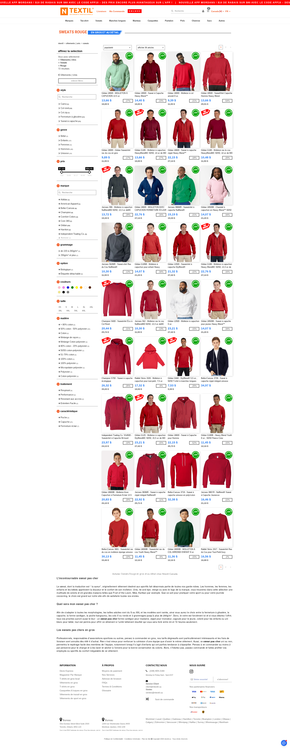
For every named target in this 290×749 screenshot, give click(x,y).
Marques (69, 21)
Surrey (201, 722)
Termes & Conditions (112, 686)
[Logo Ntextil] (77, 11)
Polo (182, 21)
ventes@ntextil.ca (154, 692)
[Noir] (63, 292)
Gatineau (176, 719)
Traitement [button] (66, 384)
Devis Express (66, 671)
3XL (60, 311)
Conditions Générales (132, 739)
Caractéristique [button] (68, 411)
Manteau (137, 21)
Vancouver (172, 722)
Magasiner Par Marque (71, 675)
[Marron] (90, 287)
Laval (158, 719)
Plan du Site (146, 739)
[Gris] (68, 292)
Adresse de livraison (111, 679)
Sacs (209, 21)
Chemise (196, 21)
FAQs (104, 682)
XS (60, 307)
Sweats (98, 21)
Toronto (196, 719)
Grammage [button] (66, 244)
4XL (68, 311)
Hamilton (187, 719)
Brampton (207, 719)
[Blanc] (85, 287)
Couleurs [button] (65, 282)
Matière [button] (64, 318)
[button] (203, 11)
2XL (91, 307)
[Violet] (63, 287)
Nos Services (108, 675)
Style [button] (63, 90)
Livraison (101, 11)
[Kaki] (59, 292)
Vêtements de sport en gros (73, 698)
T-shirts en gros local (70, 679)
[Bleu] (68, 287)
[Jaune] (76, 287)
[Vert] (72, 287)
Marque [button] (64, 185)
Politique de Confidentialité (113, 739)
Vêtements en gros (69, 682)
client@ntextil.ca (153, 687)
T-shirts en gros (67, 686)
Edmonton (160, 722)
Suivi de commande (164, 699)
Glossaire (106, 690)
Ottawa (225, 719)
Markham (223, 722)
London (217, 719)
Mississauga (212, 722)
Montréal (150, 719)
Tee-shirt (84, 21)
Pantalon (169, 21)
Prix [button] (62, 161)
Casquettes (153, 21)
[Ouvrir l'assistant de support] (284, 743)
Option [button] (64, 263)
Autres (222, 21)
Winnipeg (183, 722)
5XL (76, 311)
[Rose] (59, 287)
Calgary (149, 722)
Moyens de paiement (112, 671)
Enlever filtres (77, 81)
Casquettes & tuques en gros (73, 690)
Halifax (192, 722)
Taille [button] (63, 301)
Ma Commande (117, 11)
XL (84, 307)
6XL (83, 311)
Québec (167, 719)
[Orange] (81, 287)
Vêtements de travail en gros (73, 694)
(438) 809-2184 (157, 671)
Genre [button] (63, 130)
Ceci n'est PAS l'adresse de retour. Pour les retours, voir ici (80, 730)
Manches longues (117, 21)
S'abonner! (222, 679)
